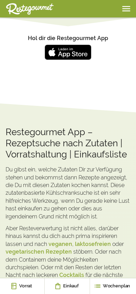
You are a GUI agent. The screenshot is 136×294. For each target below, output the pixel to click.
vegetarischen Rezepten (39, 251)
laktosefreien (93, 244)
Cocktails (71, 275)
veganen (60, 244)
